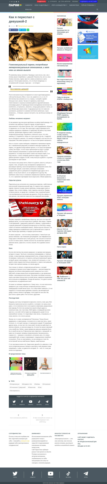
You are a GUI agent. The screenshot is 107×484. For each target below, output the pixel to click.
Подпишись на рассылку (88, 1)
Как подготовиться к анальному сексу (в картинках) (65, 81)
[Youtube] (14, 1)
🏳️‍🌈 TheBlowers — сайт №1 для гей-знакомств (63, 278)
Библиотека (74, 5)
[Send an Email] (16, 1)
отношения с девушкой (17, 387)
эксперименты (15, 390)
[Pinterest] (18, 1)
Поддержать (41, 1)
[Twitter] (12, 1)
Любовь (37, 384)
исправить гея (27, 384)
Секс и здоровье (41, 5)
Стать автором (65, 1)
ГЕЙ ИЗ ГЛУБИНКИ (87, 5)
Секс (40, 387)
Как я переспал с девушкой (19, 89)
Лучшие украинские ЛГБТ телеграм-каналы (64, 197)
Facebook (14, 30)
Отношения (46, 384)
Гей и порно (61, 247)
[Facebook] (10, 1)
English (28, 9)
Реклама (75, 1)
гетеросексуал (14, 384)
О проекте (53, 1)
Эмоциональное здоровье (25, 26)
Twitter (23, 30)
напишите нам (25, 441)
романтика (32, 387)
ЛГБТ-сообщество (59, 5)
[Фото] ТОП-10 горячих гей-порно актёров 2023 (64, 231)
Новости (28, 5)
